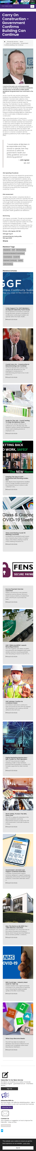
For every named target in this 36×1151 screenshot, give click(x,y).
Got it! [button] (18, 1148)
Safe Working (8, 264)
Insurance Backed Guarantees (14, 253)
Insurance (7, 250)
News (21, 41)
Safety (20, 260)
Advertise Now (7, 1107)
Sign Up (9, 1089)
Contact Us (6, 1126)
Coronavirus (8, 257)
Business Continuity (10, 260)
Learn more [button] (26, 1143)
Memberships (20, 250)
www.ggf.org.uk (8, 234)
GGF (13, 250)
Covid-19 (16, 257)
